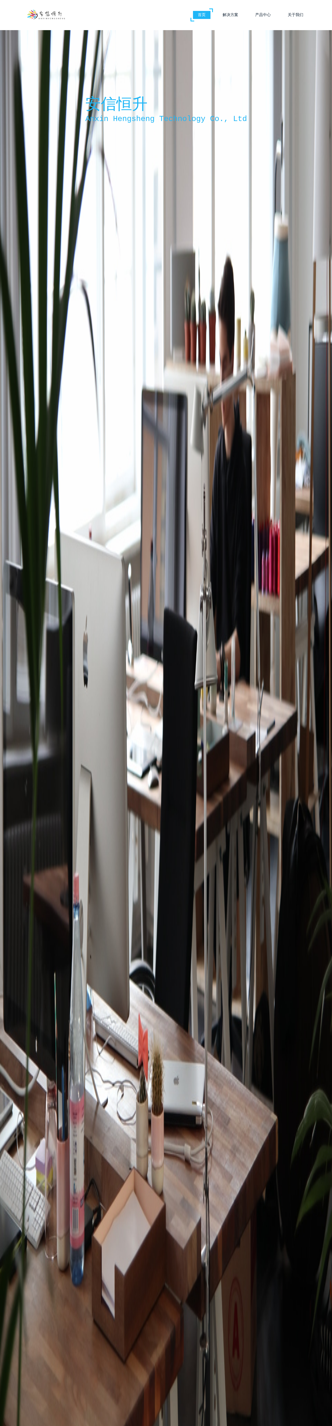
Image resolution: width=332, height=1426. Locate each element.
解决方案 (230, 15)
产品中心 (263, 15)
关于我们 (295, 15)
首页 (202, 15)
